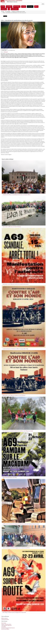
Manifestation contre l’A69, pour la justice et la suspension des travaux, (16, 284)
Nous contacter (17, 6)
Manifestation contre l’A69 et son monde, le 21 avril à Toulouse (14, 395)
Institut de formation (5, 619)
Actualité (23, 6)
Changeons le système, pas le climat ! (18, 11)
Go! (43, 3)
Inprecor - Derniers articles (6, 624)
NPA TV (36, 6)
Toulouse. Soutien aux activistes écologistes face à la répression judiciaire (16, 547)
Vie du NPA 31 (9, 6)
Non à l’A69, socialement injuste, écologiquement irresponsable (14, 612)
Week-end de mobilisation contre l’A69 (10, 477)
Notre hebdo (3, 623)
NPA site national (4, 618)
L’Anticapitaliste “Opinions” (6, 625)
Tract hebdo (3, 626)
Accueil (2, 6)
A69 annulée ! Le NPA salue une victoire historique (12, 226)
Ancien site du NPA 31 (5, 629)
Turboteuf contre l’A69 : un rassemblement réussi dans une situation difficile (16, 194)
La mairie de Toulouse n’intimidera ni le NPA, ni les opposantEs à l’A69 (15, 348)
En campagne (30, 6)
